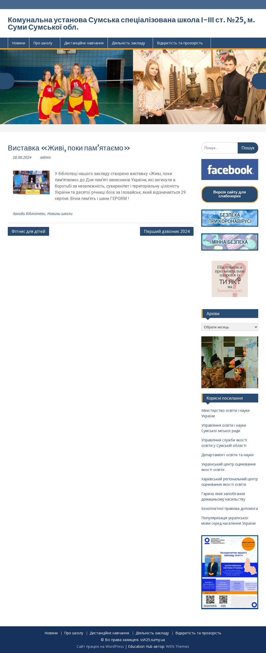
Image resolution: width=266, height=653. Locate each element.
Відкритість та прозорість (180, 42)
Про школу (42, 42)
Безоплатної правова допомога (229, 508)
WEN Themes (177, 646)
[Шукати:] (229, 147)
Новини (18, 42)
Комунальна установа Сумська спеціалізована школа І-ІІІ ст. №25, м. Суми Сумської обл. (131, 23)
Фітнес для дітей (28, 231)
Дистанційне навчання (84, 42)
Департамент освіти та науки (227, 454)
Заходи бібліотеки (29, 213)
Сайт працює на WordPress (100, 646)
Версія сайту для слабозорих (229, 194)
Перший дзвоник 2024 (167, 231)
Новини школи (59, 213)
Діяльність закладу (128, 42)
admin (45, 157)
